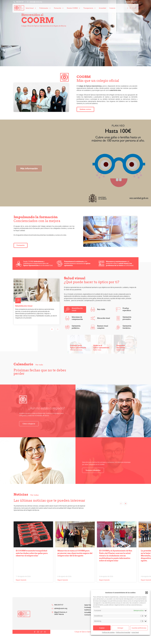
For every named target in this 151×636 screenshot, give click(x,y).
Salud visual (30, 8)
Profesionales (89, 607)
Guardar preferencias (139, 628)
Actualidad (102, 8)
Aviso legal (135, 632)
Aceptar (102, 628)
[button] (146, 593)
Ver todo (39, 365)
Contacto (112, 8)
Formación (57, 8)
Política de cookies (108, 632)
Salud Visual (88, 605)
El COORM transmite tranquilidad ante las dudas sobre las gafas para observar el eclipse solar (32, 553)
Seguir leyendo (21, 580)
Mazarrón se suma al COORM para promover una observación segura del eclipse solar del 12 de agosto (74, 553)
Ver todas (34, 495)
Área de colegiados (131, 2)
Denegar (120, 628)
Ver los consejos (76, 350)
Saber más (97, 350)
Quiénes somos (89, 610)
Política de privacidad (123, 632)
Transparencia (88, 8)
